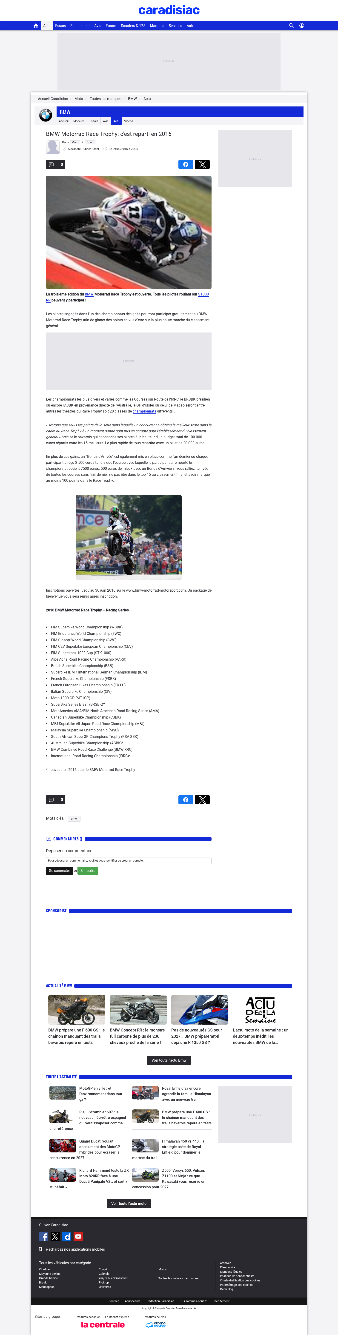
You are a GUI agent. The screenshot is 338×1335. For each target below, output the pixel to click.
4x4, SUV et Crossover (113, 1278)
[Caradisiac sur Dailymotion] (67, 1237)
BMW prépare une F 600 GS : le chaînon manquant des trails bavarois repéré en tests (76, 1036)
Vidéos (128, 121)
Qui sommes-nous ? (193, 1301)
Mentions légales (231, 1271)
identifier (111, 860)
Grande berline (48, 1278)
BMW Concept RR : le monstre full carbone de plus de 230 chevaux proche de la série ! (137, 1036)
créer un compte (132, 860)
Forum (111, 25)
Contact (114, 1301)
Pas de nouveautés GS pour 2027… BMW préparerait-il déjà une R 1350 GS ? (196, 1036)
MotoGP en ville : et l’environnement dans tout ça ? (100, 1094)
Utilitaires (105, 1287)
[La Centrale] (103, 1329)
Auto (190, 25)
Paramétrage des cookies (236, 1284)
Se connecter (59, 870)
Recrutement (221, 1301)
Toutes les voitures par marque (178, 1278)
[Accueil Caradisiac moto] (36, 25)
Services (175, 25)
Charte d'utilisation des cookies (240, 1280)
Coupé (103, 1269)
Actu (47, 25)
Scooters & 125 (133, 25)
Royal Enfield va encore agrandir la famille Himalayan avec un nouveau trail (186, 1094)
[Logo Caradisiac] (169, 18)
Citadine (44, 1269)
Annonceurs (132, 1301)
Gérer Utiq (226, 1289)
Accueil (64, 121)
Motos (162, 1269)
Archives (225, 1263)
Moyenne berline (49, 1273)
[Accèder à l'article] (76, 1010)
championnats (144, 411)
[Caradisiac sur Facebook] (44, 1237)
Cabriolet (104, 1273)
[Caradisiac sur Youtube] (78, 1237)
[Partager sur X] (203, 163)
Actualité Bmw (59, 985)
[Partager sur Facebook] (186, 163)
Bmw (65, 112)
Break (43, 1282)
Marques (157, 25)
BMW (89, 294)
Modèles (79, 121)
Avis (97, 25)
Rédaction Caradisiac (160, 1301)
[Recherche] (291, 25)
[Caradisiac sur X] (56, 1237)
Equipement (80, 25)
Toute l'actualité (61, 1077)
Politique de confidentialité (237, 1276)
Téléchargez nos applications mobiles (74, 1249)
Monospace (46, 1287)
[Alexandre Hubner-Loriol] (53, 153)
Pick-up (104, 1282)
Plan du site (227, 1267)
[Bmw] (45, 121)
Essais (60, 25)
